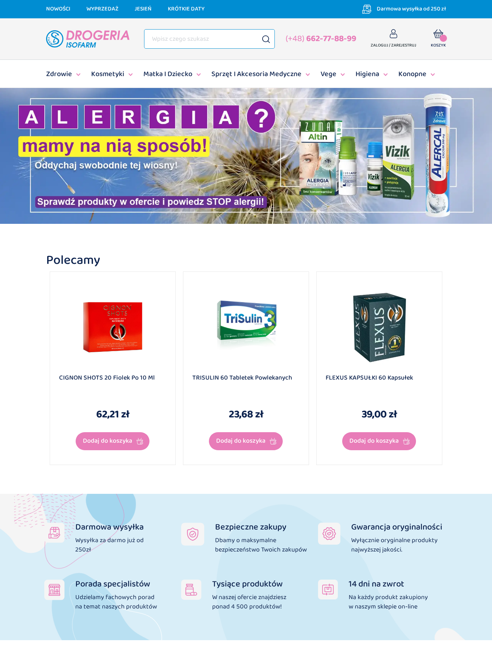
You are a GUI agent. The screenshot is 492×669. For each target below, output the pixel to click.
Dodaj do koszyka (107, 441)
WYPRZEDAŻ (102, 8)
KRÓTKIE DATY (186, 8)
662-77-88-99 (321, 39)
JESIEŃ (143, 8)
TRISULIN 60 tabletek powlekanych (242, 378)
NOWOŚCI (58, 8)
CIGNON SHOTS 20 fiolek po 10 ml (107, 378)
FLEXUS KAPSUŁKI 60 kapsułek (369, 378)
